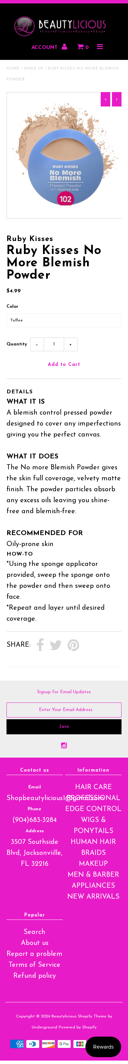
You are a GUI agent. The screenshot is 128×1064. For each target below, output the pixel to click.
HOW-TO (19, 554)
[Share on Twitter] (55, 645)
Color (12, 306)
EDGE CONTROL (93, 809)
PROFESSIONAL (93, 798)
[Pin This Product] (73, 645)
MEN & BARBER (93, 875)
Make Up (33, 69)
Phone (34, 809)
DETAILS (19, 392)
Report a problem (34, 954)
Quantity (16, 344)
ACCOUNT (45, 47)
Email (34, 787)
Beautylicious (64, 1016)
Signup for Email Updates (64, 692)
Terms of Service (34, 965)
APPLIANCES (93, 886)
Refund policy (34, 976)
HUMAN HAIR (93, 842)
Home (13, 69)
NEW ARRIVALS (93, 897)
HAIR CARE (93, 787)
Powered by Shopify (78, 1027)
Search (34, 932)
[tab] (64, 392)
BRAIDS (93, 853)
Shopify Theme (92, 1016)
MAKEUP (93, 864)
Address (35, 831)
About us (34, 943)
